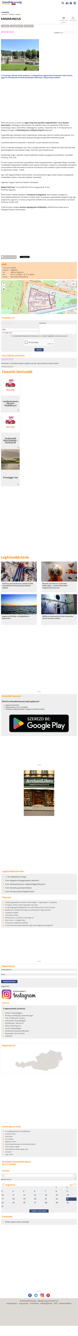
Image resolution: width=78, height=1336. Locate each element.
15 (57, 1195)
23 (68, 1199)
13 (35, 1195)
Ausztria (4, 14)
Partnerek (34, 1303)
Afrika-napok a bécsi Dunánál (17, 1222)
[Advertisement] (39, 100)
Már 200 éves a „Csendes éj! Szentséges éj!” (19, 918)
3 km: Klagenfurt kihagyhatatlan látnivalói (22, 880)
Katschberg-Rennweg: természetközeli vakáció (20, 1144)
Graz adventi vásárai (11, 915)
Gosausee (8, 1152)
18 (13, 1199)
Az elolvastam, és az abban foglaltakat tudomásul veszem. (40, 336)
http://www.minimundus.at (19, 277)
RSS (55, 1303)
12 (24, 1195)
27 (35, 1203)
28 (46, 1203)
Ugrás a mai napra (39, 1211)
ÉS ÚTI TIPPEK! (9, 1164)
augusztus (10, 1184)
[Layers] (73, 283)
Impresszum (12, 1303)
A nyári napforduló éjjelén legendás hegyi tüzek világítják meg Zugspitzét (29, 925)
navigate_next (75, 1179)
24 (3, 1203)
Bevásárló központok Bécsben (17, 1031)
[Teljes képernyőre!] (3, 289)
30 (68, 1203)
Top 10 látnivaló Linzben (15, 1018)
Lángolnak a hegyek (11, 913)
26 (24, 1203)
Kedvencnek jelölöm (10, 257)
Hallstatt (8, 1036)
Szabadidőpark (16, 26)
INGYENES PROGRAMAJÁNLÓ (16, 1162)
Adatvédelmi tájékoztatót (22, 336)
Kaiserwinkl (8, 1136)
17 (3, 1199)
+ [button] (3, 283)
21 (46, 1199)
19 (24, 1199)
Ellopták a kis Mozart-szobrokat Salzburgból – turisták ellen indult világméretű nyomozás (54, 586)
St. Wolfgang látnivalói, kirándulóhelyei (17, 1131)
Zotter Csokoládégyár (13, 1013)
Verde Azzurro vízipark (12, 1147)
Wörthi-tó (28, 26)
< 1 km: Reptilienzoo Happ (15, 877)
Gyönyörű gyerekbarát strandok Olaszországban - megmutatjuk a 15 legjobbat (31, 902)
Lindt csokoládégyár (13, 1028)
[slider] (70, 32)
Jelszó (3, 974)
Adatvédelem (65, 1303)
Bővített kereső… (6, 1179)
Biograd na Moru (10, 1142)
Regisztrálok (5, 986)
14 (46, 1195)
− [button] (3, 286)
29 (57, 1203)
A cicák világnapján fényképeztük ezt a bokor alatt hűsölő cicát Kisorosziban (30, 907)
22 (57, 1199)
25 (13, 1203)
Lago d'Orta (9, 1154)
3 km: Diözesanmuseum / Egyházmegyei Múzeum (25, 884)
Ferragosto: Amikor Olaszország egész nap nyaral (21, 905)
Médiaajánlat (46, 1303)
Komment (42, 323)
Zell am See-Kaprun (13, 1026)
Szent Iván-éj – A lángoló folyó (15, 920)
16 (68, 1195)
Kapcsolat (23, 1303)
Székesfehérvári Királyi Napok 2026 (16, 1149)
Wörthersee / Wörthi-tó (14, 1023)
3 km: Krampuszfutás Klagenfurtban (19, 891)
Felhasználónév (6, 970)
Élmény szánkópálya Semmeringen (19, 1016)
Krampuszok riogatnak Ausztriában (16, 923)
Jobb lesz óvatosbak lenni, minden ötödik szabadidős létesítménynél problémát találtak (17, 586)
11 (13, 1195)
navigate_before (3, 1184)
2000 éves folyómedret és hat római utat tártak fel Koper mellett (57, 617)
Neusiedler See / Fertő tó (15, 1033)
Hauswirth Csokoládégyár (15, 1021)
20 (35, 1199)
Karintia (11, 14)
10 (3, 1195)
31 (3, 1206)
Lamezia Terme (10, 1134)
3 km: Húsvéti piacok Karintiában (18, 888)
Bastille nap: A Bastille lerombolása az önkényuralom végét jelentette (28, 910)
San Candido (9, 1139)
